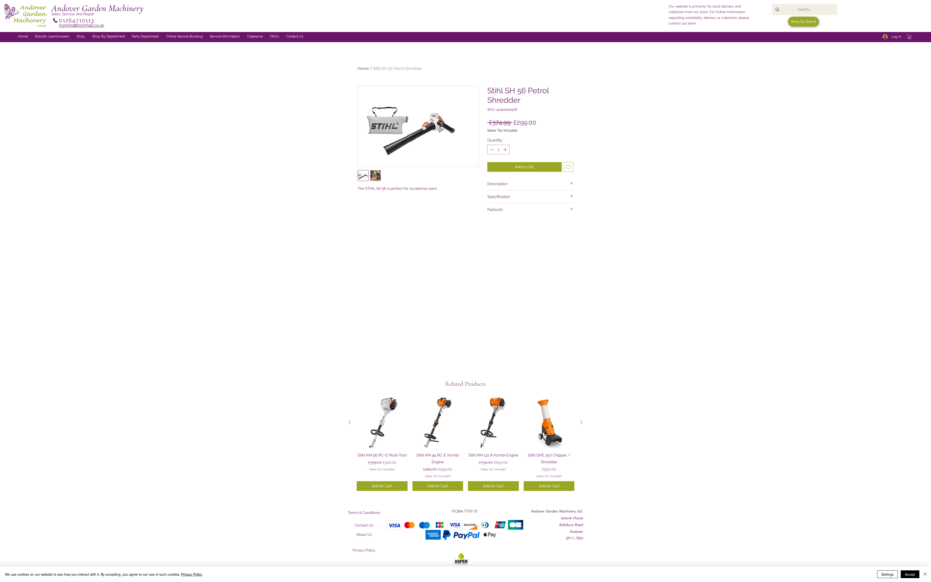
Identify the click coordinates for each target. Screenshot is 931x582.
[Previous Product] (350, 422)
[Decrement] (491, 149)
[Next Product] (581, 422)
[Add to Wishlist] (569, 167)
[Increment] (505, 149)
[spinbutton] (498, 149)
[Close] (925, 574)
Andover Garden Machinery (97, 8)
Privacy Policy (191, 574)
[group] (465, 444)
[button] (108, 36)
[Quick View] (382, 422)
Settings (887, 574)
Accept (910, 574)
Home (363, 68)
